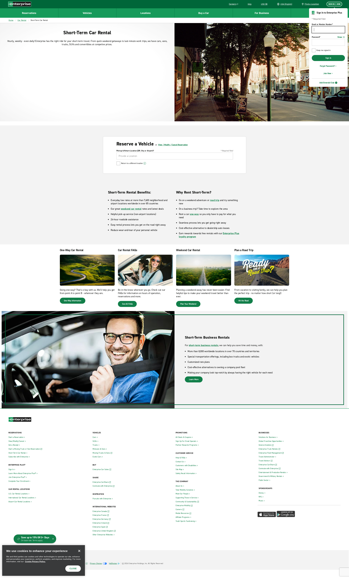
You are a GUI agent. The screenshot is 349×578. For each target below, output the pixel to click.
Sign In (328, 58)
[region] (43, 560)
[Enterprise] (19, 4)
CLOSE (73, 568)
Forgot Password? (327, 66)
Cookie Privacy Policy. (35, 561)
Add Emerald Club (326, 82)
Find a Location (312, 4)
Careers (234, 4)
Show (339, 37)
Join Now (327, 73)
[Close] (79, 550)
